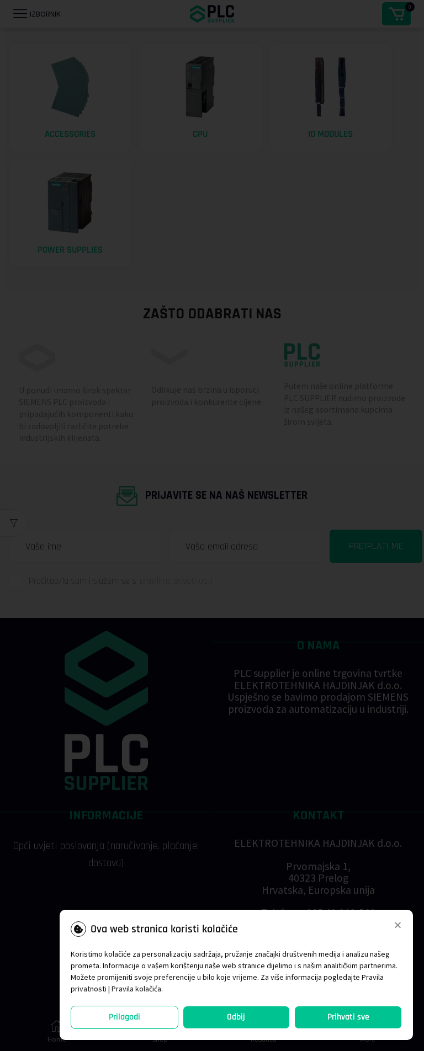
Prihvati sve (348, 1017)
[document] (212, 525)
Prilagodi (124, 1017)
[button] (398, 925)
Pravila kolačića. (137, 989)
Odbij (236, 1017)
